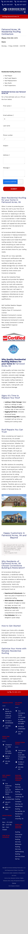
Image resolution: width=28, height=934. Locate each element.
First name (7, 106)
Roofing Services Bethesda (18, 842)
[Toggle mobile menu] (25, 12)
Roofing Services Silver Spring (20, 856)
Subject (5, 145)
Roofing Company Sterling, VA (19, 801)
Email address (8, 115)
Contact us (20, 635)
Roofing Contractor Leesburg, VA (19, 794)
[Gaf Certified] (14, 333)
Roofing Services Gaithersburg (19, 849)
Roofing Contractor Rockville (18, 834)
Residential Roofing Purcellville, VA (20, 809)
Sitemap (14, 883)
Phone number (8, 135)
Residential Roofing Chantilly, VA (19, 816)
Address (6, 155)
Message (6, 168)
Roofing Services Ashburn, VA (19, 787)
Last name (6, 126)
